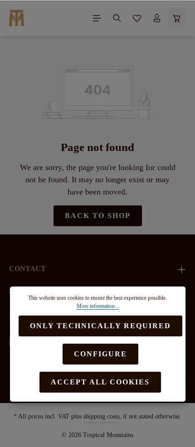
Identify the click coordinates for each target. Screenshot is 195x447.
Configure (100, 354)
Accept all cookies (100, 382)
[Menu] (97, 18)
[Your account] (157, 18)
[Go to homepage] (16, 18)
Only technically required (100, 326)
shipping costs (101, 416)
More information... (98, 306)
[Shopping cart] (177, 18)
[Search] (117, 18)
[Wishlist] (137, 18)
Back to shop (98, 215)
